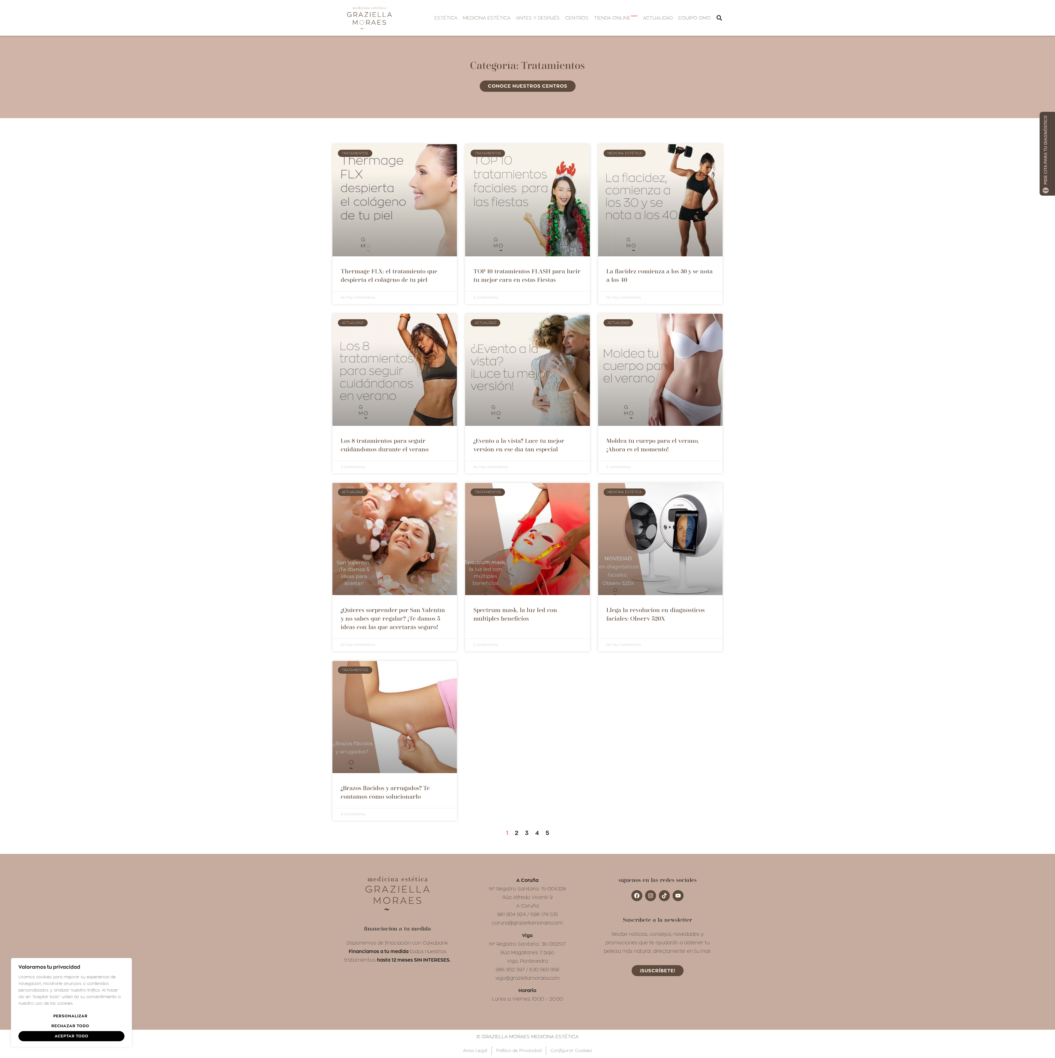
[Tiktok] (664, 895)
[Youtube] (678, 895)
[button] (446, 18)
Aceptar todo (71, 1036)
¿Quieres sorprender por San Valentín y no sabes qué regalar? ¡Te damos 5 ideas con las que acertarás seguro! (393, 619)
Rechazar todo (70, 1026)
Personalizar (70, 1016)
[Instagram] (650, 895)
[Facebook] (636, 895)
